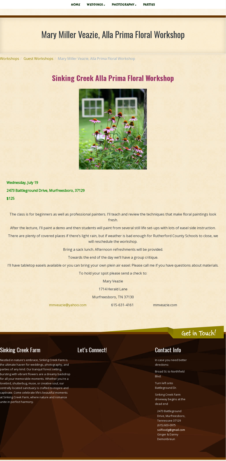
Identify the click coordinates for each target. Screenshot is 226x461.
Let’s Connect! (92, 349)
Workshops (9, 58)
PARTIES (149, 4)
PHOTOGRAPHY (123, 4)
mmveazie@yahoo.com (67, 304)
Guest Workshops (38, 58)
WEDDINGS (95, 4)
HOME (75, 4)
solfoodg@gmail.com (171, 430)
